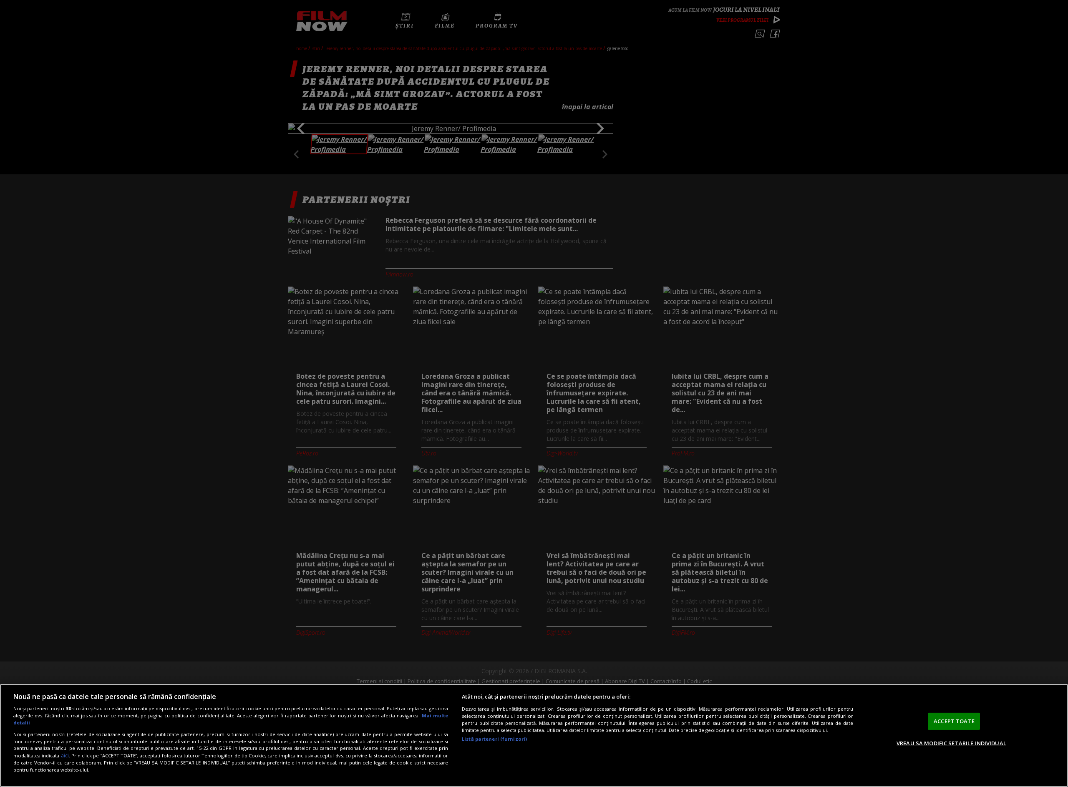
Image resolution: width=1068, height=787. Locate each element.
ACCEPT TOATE (954, 721)
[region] (534, 735)
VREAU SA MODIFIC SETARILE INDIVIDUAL (951, 743)
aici (65, 755)
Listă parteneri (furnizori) (494, 739)
